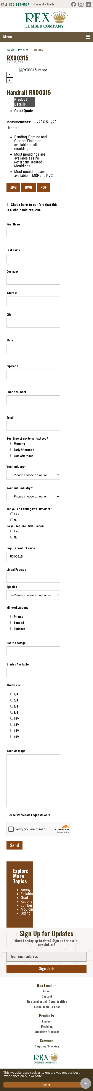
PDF (43, 187)
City (8, 314)
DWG (28, 187)
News (10, 50)
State (9, 340)
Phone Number (16, 392)
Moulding (28, 909)
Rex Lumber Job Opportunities (47, 1001)
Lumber (26, 905)
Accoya (26, 889)
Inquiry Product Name (20, 548)
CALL (15, 4)
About (47, 991)
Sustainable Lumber (47, 1006)
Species (11, 587)
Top (85, 1083)
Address (12, 293)
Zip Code (12, 366)
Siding (25, 913)
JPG (13, 187)
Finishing (28, 893)
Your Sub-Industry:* (19, 488)
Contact (47, 996)
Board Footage (16, 643)
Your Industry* (16, 466)
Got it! (46, 1084)
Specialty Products (46, 1031)
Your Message (16, 751)
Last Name (13, 250)
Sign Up (45, 968)
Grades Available (19, 664)
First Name (13, 224)
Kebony (26, 901)
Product (23, 50)
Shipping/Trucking (47, 1046)
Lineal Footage (16, 569)
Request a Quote (44, 4)
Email (10, 417)
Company (12, 271)
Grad (24, 897)
